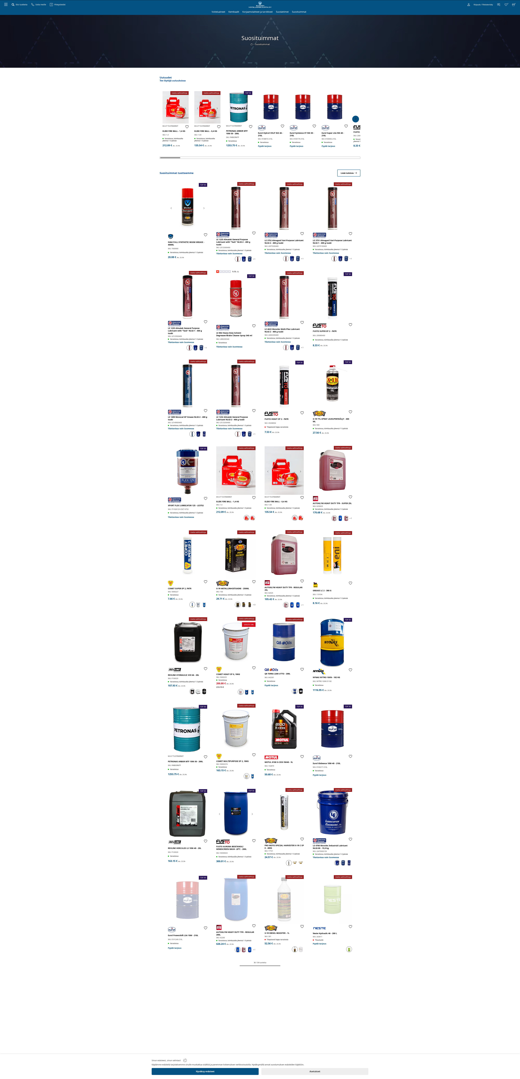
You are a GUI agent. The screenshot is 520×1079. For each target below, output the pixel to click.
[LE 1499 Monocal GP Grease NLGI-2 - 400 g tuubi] (187, 384)
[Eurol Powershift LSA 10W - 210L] (187, 900)
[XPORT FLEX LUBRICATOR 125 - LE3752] (187, 471)
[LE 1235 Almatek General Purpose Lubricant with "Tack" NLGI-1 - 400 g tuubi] (187, 295)
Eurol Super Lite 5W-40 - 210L (333, 134)
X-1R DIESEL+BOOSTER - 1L (277, 933)
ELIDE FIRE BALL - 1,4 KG (173, 131)
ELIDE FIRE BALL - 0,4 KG (205, 131)
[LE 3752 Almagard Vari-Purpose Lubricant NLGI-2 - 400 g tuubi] (284, 206)
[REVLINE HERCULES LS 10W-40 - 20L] (187, 813)
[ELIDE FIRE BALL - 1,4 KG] (175, 107)
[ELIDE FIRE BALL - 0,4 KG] (207, 107)
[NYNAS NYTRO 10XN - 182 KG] (332, 642)
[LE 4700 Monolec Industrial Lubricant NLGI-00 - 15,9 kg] (332, 812)
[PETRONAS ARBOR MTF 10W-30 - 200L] (239, 107)
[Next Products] (355, 119)
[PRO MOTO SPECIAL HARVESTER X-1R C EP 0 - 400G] (284, 812)
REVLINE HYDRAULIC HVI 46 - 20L (183, 675)
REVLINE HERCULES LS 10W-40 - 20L (184, 848)
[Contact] (498, 4)
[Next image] (185, 108)
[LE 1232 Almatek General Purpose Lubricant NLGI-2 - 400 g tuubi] (236, 384)
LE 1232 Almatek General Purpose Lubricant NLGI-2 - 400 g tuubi (232, 418)
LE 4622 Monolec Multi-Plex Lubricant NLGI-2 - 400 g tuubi (282, 330)
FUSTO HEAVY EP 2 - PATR (276, 419)
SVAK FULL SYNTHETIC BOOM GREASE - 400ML (186, 243)
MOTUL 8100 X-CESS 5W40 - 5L (279, 762)
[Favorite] (187, 126)
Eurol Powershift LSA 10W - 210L (183, 935)
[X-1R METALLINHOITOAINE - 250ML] (236, 554)
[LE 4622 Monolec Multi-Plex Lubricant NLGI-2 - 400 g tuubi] (284, 295)
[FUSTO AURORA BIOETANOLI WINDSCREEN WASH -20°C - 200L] (236, 813)
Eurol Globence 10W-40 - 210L (326, 763)
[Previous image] (166, 108)
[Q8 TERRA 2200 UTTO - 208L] (284, 642)
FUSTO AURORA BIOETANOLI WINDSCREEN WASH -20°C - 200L (231, 847)
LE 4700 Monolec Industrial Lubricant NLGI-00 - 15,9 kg (330, 846)
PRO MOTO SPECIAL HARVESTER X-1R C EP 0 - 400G (284, 846)
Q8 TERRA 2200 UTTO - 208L (277, 673)
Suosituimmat (299, 11)
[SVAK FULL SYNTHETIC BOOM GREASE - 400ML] (187, 207)
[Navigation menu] (6, 4)
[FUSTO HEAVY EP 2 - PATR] (284, 385)
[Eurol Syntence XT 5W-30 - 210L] (303, 107)
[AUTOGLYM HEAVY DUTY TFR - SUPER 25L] (332, 470)
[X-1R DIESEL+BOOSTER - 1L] (284, 899)
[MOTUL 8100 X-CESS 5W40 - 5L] (284, 729)
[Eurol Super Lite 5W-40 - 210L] (335, 107)
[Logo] (260, 4)
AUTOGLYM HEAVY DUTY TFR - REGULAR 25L (283, 588)
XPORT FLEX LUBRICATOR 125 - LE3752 (186, 505)
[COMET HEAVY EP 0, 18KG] (236, 641)
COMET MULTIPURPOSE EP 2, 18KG (232, 761)
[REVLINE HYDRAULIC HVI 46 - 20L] (187, 641)
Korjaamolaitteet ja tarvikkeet (257, 11)
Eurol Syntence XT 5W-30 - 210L (302, 134)
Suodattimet (282, 11)
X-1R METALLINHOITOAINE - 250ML (232, 588)
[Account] (469, 4)
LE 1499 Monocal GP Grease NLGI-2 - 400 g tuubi (187, 418)
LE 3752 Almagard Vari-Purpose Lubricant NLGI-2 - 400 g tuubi (284, 241)
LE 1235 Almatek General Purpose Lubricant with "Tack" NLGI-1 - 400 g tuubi (185, 331)
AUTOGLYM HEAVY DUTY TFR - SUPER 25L (332, 503)
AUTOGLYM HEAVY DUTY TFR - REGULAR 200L (235, 933)
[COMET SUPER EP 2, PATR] (187, 554)
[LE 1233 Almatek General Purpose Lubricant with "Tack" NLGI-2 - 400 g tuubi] (236, 206)
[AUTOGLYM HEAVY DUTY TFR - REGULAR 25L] (284, 554)
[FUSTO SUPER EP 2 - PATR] (332, 296)
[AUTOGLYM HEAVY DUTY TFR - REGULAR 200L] (236, 899)
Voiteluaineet (218, 11)
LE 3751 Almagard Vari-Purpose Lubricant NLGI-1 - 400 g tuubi (332, 241)
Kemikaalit (233, 11)
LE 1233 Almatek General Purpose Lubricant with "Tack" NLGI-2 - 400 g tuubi (233, 242)
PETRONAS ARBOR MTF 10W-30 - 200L (237, 132)
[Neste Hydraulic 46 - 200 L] (332, 899)
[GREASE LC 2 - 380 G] (332, 555)
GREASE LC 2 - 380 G (322, 590)
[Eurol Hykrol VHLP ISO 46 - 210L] (271, 107)
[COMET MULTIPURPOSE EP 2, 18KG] (236, 728)
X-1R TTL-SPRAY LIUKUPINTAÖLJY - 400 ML (331, 420)
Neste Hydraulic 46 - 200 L (325, 933)
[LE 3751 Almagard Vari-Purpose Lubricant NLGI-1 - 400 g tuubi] (332, 206)
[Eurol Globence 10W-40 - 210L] (332, 729)
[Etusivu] (251, 44)
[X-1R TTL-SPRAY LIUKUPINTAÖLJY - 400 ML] (332, 384)
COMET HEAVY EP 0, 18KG (228, 674)
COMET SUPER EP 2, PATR (179, 588)
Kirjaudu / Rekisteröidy (483, 5)
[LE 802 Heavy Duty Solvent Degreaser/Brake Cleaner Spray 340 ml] (236, 298)
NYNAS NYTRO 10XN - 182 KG (326, 677)
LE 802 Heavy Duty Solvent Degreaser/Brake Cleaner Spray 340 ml (234, 334)
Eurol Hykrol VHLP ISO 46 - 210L (270, 134)
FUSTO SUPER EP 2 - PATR (325, 331)
